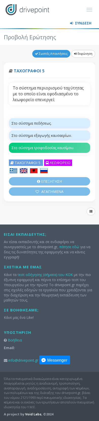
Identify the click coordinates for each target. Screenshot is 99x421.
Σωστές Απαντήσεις (53, 53)
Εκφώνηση (84, 53)
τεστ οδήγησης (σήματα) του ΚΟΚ (45, 274)
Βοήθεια (15, 340)
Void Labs (33, 414)
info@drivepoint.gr (23, 360)
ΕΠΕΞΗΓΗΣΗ (51, 181)
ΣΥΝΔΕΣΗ (82, 23)
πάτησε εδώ (69, 246)
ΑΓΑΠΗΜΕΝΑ (51, 191)
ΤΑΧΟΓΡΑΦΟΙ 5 (29, 71)
